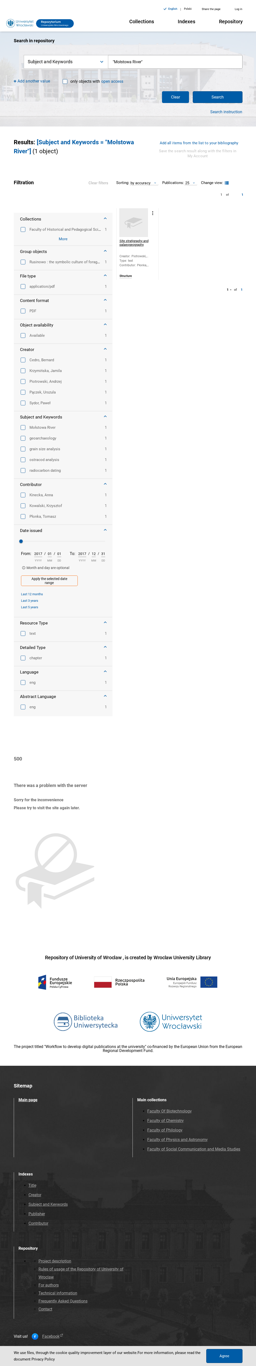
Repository (231, 21)
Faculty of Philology (164, 1130)
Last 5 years (29, 607)
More (63, 239)
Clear (175, 97)
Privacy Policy (43, 1359)
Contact (45, 1309)
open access (112, 81)
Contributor (38, 1223)
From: (26, 553)
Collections (141, 21)
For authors (48, 1285)
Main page (28, 1100)
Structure (126, 276)
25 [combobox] (187, 183)
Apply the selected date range (49, 581)
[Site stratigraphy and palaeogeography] (133, 222)
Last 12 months (32, 594)
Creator (34, 1194)
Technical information (57, 1293)
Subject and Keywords (48, 1204)
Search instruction (226, 112)
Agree (224, 1356)
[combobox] (175, 62)
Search (218, 97)
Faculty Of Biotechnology (169, 1111)
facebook (51, 1336)
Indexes (186, 21)
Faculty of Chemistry (165, 1120)
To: (72, 553)
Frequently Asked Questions (63, 1301)
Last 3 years (29, 600)
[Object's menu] (153, 213)
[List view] (226, 183)
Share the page (211, 9)
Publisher (36, 1214)
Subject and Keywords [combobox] (50, 61)
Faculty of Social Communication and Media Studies (193, 1149)
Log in (238, 9)
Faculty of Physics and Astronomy (177, 1139)
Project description (54, 1261)
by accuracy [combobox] (140, 183)
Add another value (34, 81)
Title (32, 1185)
